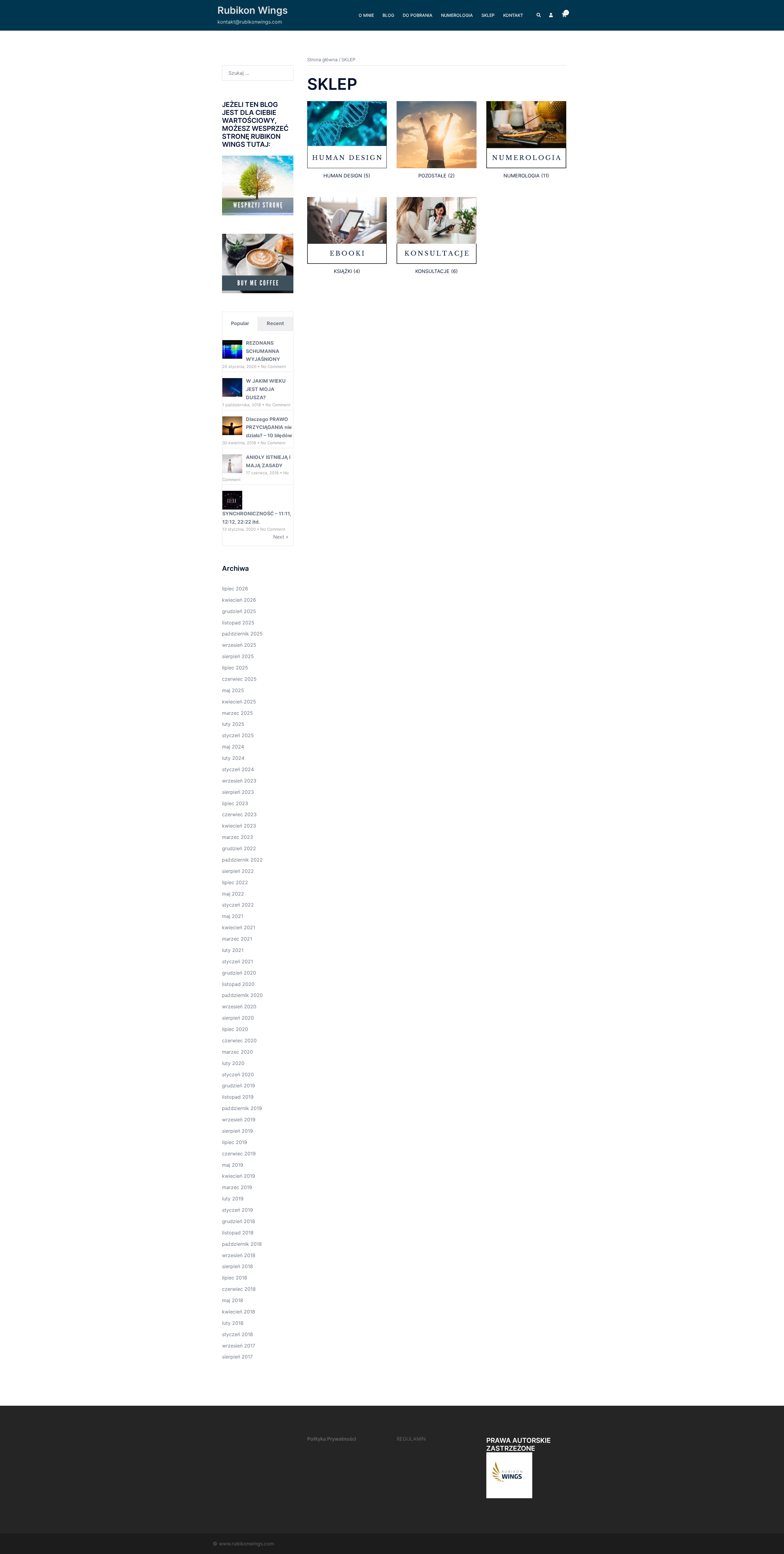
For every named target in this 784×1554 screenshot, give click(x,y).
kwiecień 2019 (238, 1176)
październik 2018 (242, 1244)
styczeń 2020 (238, 1074)
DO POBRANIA (417, 15)
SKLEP (488, 15)
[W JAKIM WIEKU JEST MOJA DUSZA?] (232, 388)
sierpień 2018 (237, 1266)
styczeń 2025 (238, 735)
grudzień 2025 (239, 611)
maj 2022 (233, 894)
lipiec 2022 (235, 882)
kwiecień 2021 (238, 927)
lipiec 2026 (235, 589)
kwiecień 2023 (239, 826)
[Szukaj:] (257, 73)
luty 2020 (233, 1063)
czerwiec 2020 (239, 1040)
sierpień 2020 (238, 1018)
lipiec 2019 (234, 1142)
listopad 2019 (238, 1097)
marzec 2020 (237, 1052)
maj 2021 (232, 916)
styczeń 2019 (237, 1210)
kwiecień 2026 (239, 600)
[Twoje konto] (551, 15)
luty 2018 (232, 1323)
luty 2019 (232, 1199)
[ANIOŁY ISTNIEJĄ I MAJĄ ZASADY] (232, 464)
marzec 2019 (237, 1187)
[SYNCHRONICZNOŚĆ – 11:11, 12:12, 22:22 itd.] (232, 500)
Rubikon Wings (252, 10)
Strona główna (322, 60)
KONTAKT (513, 15)
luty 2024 (233, 758)
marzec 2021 (237, 939)
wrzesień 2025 (239, 645)
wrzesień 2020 (239, 1006)
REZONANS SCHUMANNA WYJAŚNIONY (263, 351)
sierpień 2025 (238, 656)
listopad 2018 (238, 1233)
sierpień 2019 (237, 1131)
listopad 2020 (238, 984)
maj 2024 (233, 747)
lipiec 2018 (234, 1278)
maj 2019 (232, 1165)
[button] (539, 15)
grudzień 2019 (238, 1085)
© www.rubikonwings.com (243, 1544)
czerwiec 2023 (239, 814)
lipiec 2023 (235, 803)
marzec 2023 (237, 837)
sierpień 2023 (238, 792)
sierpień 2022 (238, 871)
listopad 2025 (238, 623)
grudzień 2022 (239, 848)
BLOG (388, 15)
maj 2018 (232, 1300)
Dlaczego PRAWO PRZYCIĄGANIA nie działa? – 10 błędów (269, 427)
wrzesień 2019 (238, 1119)
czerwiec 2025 (239, 679)
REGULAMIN (411, 1439)
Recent (275, 323)
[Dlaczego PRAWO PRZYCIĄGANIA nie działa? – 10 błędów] (232, 426)
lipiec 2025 (235, 668)
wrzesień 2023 (239, 781)
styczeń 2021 (237, 961)
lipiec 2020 (235, 1029)
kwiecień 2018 (238, 1312)
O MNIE (366, 15)
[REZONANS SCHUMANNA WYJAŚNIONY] (232, 350)
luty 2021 (232, 950)
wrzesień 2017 (238, 1346)
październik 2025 (242, 634)
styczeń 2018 (237, 1334)
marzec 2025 (237, 713)
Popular (240, 323)
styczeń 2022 (238, 905)
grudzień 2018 (238, 1221)
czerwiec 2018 (239, 1289)
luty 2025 (233, 724)
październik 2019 (242, 1108)
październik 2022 (242, 860)
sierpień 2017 (237, 1357)
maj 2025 (233, 690)
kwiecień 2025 (239, 702)
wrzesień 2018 (238, 1255)
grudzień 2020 (239, 973)
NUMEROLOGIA (457, 15)
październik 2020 (242, 995)
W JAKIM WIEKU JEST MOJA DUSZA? (266, 389)
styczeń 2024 (238, 769)
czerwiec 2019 (239, 1153)
